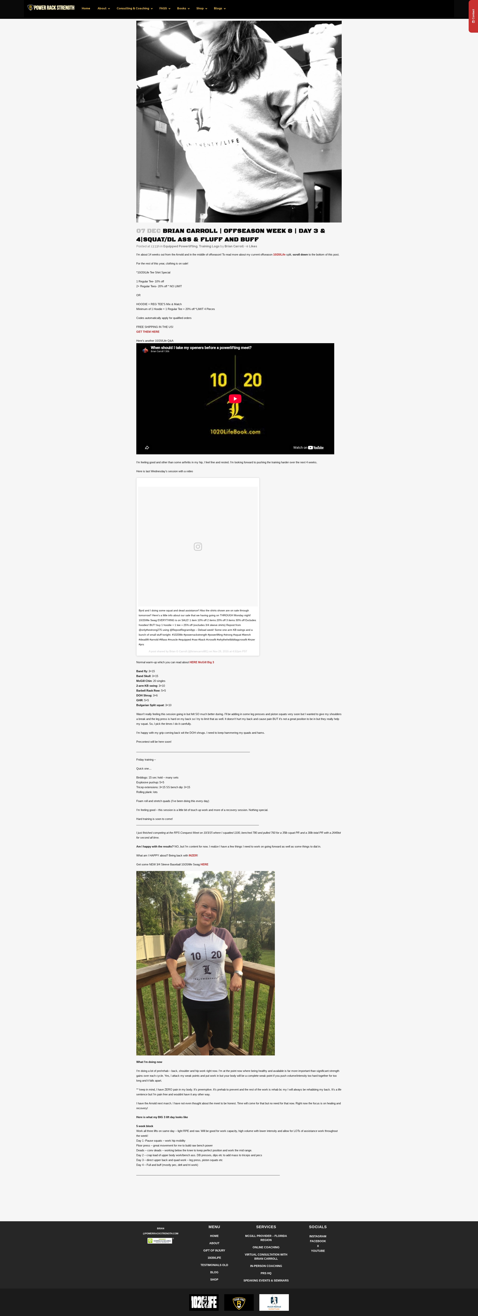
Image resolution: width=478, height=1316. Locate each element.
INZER (193, 855)
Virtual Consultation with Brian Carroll (266, 1256)
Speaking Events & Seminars (266, 1280)
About (214, 1243)
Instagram (317, 1236)
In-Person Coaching (266, 1266)
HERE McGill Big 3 (202, 662)
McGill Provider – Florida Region (266, 1238)
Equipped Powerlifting (180, 246)
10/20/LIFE (214, 1257)
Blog (214, 1272)
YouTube (318, 1250)
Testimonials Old (214, 1265)
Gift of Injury (214, 1250)
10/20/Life (279, 254)
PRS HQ (266, 1273)
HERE (204, 864)
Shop (214, 1279)
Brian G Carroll (178, 651)
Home (214, 1235)
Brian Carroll (234, 246)
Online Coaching (266, 1247)
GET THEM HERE (147, 331)
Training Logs (209, 246)
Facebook (318, 1241)
